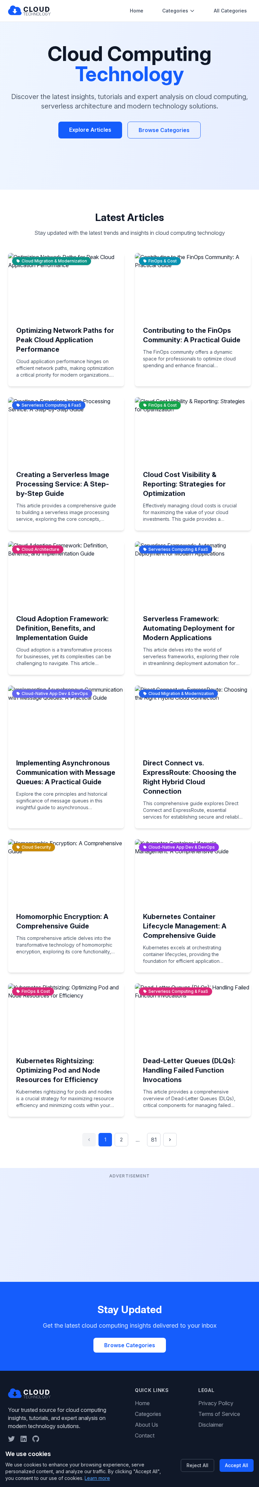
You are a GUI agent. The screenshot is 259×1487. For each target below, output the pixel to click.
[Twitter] (11, 1438)
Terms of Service (219, 1414)
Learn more (97, 1478)
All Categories (230, 10)
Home (136, 10)
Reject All (197, 1465)
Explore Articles (90, 129)
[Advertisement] (129, 1227)
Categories (175, 10)
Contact (144, 1435)
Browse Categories (164, 130)
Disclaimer (210, 1424)
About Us (146, 1424)
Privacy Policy (215, 1403)
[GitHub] (35, 1438)
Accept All (236, 1465)
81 (154, 1139)
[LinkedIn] (23, 1438)
